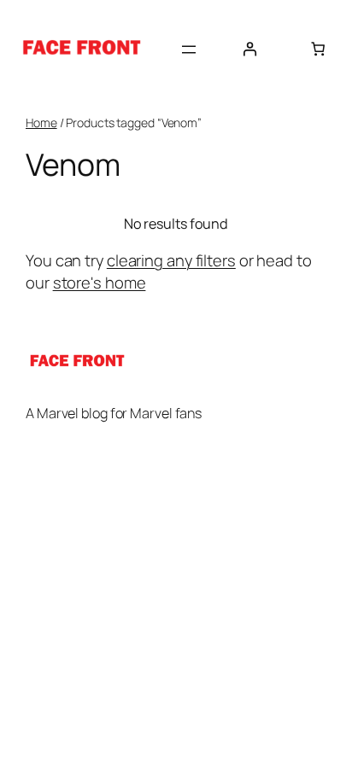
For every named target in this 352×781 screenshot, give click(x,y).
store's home (99, 282)
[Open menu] (189, 49)
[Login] (249, 49)
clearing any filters (171, 260)
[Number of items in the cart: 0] (318, 49)
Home (41, 122)
